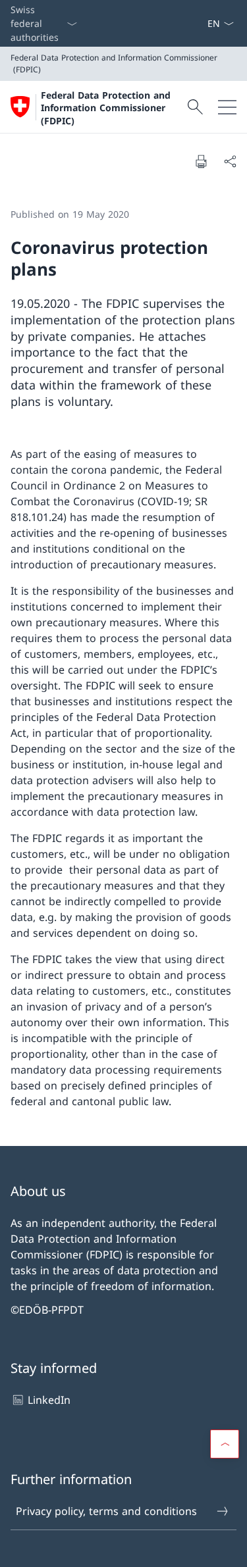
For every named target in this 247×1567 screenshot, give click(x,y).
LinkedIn (49, 1400)
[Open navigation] (227, 107)
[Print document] (200, 161)
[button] (224, 1444)
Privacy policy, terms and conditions (106, 1511)
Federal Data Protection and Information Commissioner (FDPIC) (106, 108)
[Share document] (229, 161)
